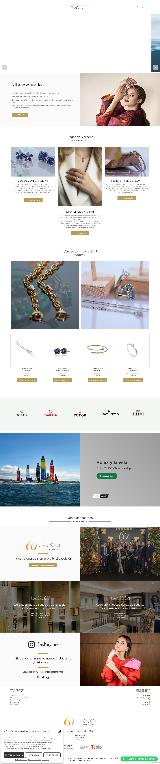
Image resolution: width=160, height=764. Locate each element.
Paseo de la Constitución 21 (19, 698)
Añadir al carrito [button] (27, 380)
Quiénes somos (80, 735)
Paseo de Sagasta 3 (143, 698)
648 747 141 (145, 704)
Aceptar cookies (14, 755)
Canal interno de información (94, 758)
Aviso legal (45, 760)
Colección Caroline (33, 180)
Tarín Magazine (80, 737)
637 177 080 (15, 704)
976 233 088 (15, 702)
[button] (59, 731)
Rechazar (34, 755)
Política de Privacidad (34, 760)
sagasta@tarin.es (143, 700)
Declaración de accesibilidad (80, 760)
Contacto (80, 739)
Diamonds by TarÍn (80, 211)
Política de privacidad (73, 758)
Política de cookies (21, 760)
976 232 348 (145, 702)
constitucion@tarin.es (18, 700)
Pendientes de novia (126, 180)
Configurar (52, 755)
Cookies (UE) (112, 758)
